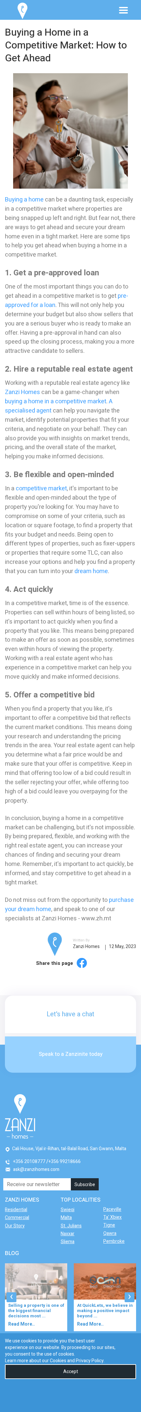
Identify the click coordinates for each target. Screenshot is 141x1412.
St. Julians (71, 1225)
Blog (12, 1253)
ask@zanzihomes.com (36, 1169)
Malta (66, 1217)
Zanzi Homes (22, 392)
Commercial (17, 1217)
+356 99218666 (65, 1161)
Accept (70, 1371)
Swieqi (67, 1209)
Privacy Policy (90, 1360)
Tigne (109, 1225)
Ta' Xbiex (112, 1217)
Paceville (112, 1209)
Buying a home (24, 199)
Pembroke (114, 1241)
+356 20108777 (29, 1161)
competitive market (41, 488)
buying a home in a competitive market (55, 401)
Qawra (109, 1233)
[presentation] (11, 1297)
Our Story (15, 1225)
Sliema (67, 1241)
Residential (16, 1209)
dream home (91, 571)
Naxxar (67, 1233)
